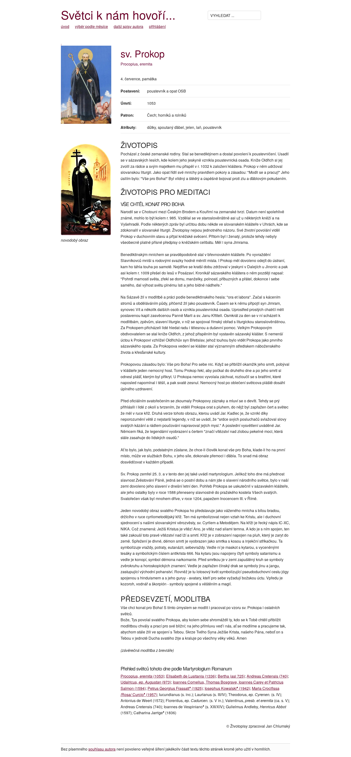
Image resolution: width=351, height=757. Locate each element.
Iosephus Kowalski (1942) (227, 688)
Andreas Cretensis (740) (267, 676)
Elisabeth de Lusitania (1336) (191, 676)
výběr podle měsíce (91, 26)
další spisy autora (128, 26)
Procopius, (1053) (142, 676)
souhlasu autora (102, 749)
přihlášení (157, 26)
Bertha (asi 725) (231, 676)
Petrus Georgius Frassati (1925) (175, 688)
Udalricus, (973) (146, 682)
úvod (65, 26)
